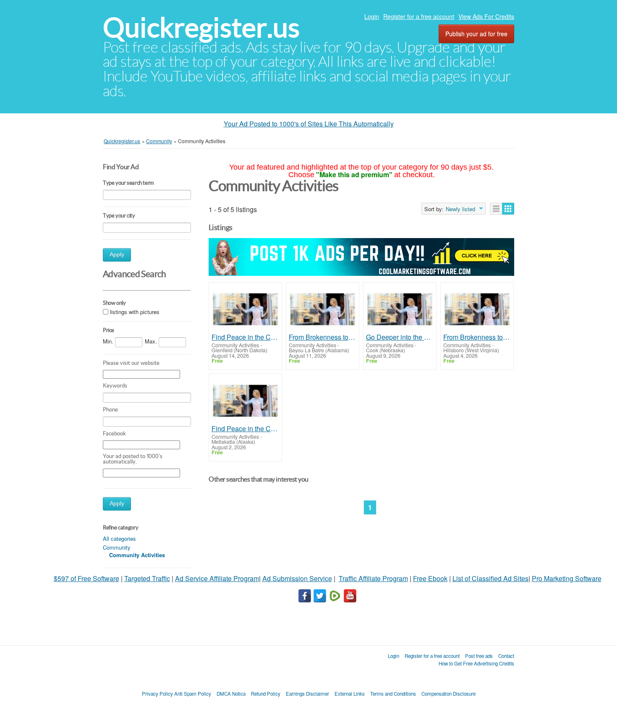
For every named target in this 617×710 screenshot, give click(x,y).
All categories (119, 538)
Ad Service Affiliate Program (217, 578)
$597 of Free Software (86, 578)
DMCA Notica (231, 693)
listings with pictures (134, 312)
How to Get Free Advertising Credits (476, 663)
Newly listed (460, 209)
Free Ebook (430, 578)
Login (371, 16)
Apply (117, 255)
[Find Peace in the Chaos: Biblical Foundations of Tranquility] (245, 309)
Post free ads (479, 655)
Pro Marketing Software (566, 578)
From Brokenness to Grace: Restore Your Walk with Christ (322, 337)
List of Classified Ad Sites (490, 578)
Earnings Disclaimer (307, 693)
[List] (496, 209)
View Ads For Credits (486, 16)
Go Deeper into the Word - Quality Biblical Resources (400, 337)
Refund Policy (265, 693)
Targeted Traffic (147, 578)
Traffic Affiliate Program (373, 578)
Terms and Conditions (393, 693)
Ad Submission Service (297, 578)
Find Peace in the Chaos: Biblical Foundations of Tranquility (245, 337)
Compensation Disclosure (448, 693)
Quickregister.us (201, 27)
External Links (350, 693)
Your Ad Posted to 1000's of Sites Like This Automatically (309, 123)
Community (117, 547)
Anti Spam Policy (192, 693)
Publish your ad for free (476, 33)
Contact (506, 655)
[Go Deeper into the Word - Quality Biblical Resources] (400, 309)
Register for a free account (418, 16)
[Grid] (508, 209)
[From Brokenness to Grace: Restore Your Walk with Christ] (322, 309)
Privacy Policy (157, 693)
